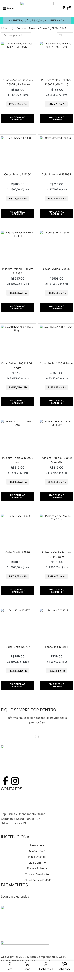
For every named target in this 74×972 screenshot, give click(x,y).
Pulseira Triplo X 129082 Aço (17, 460)
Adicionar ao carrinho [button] (17, 118)
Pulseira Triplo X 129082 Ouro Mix (56, 460)
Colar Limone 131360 (17, 174)
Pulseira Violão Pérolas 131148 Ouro (56, 554)
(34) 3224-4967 (12, 800)
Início (4, 28)
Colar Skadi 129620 (17, 552)
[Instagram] (15, 780)
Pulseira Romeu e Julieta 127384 (17, 271)
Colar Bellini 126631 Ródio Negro (17, 365)
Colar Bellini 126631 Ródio (56, 363)
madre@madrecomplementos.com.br (26, 809)
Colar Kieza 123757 (17, 646)
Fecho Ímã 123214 (56, 646)
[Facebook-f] (5, 780)
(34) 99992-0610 (12, 805)
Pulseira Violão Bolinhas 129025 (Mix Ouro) (56, 82)
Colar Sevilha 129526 (56, 269)
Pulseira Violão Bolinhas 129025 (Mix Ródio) (17, 82)
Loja (12, 28)
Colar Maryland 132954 (56, 174)
